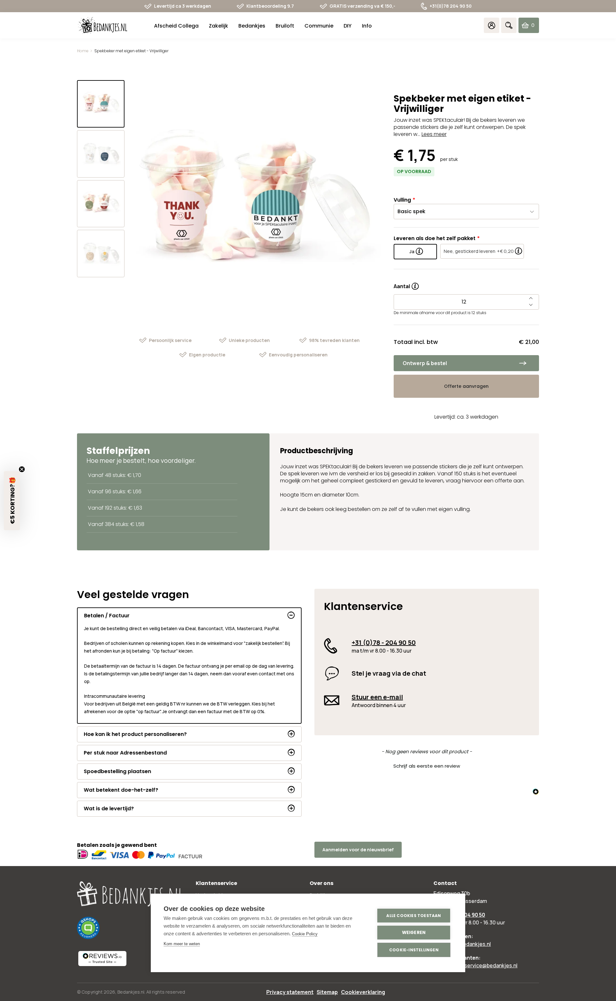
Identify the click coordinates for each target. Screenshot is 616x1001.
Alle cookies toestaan (413, 915)
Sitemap (327, 992)
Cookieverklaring (363, 992)
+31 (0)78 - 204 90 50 (384, 642)
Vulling (402, 200)
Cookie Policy (305, 933)
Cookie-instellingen (414, 950)
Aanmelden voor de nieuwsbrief (358, 850)
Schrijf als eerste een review (426, 766)
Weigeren (414, 933)
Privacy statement (289, 992)
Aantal (406, 284)
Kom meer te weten (182, 943)
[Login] (491, 25)
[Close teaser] (22, 469)
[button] (426, 765)
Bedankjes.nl (130, 992)
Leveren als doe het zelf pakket (434, 238)
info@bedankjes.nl (468, 943)
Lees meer (434, 134)
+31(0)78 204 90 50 (451, 6)
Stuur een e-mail (377, 697)
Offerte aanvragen (466, 386)
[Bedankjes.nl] (102, 25)
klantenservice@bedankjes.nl (482, 965)
